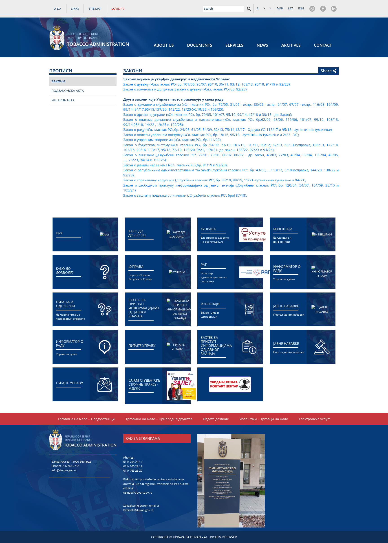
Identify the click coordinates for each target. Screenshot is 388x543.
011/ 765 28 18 (132, 466)
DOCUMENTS (199, 45)
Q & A (57, 9)
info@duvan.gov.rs (64, 470)
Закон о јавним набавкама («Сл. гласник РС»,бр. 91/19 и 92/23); (175, 165)
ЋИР (280, 8)
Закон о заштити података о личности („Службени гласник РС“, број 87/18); (185, 195)
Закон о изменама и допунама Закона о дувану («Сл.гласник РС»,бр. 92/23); (185, 89)
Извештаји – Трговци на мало (264, 419)
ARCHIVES (291, 45)
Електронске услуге (315, 419)
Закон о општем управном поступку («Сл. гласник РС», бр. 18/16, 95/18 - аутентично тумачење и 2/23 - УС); (211, 134)
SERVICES (234, 45)
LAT (290, 8)
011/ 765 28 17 (132, 462)
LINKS (75, 9)
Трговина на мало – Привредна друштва (159, 419)
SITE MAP (95, 9)
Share (327, 70)
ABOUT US (164, 45)
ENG (301, 8)
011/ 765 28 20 (132, 470)
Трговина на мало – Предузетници (86, 419)
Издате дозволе (216, 419)
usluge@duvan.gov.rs (137, 492)
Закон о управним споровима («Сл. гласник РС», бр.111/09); (172, 139)
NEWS (262, 45)
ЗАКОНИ (58, 81)
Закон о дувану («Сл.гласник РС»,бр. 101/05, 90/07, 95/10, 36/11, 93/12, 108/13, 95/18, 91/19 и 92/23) (206, 84)
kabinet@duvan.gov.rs (138, 510)
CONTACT (323, 45)
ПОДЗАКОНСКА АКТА (67, 90)
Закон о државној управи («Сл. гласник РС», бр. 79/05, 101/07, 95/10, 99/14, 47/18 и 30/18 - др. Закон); (207, 114)
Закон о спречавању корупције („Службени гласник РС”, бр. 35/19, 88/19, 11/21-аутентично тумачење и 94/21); (214, 180)
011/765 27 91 (71, 466)
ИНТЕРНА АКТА (63, 100)
